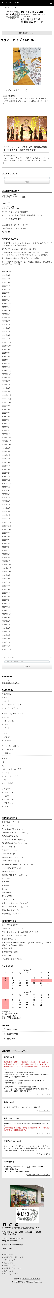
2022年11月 (6, 399)
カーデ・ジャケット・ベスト (13, 714)
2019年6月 (6, 543)
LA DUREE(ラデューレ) (11, 861)
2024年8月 (6, 353)
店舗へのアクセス (10, 1265)
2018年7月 (6, 582)
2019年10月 (6, 529)
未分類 (4, 232)
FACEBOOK (12, 1029)
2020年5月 (6, 505)
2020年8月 (6, 494)
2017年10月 (6, 614)
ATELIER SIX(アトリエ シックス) (15, 833)
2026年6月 (6, 282)
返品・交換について (10, 925)
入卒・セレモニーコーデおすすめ (15, 903)
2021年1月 (6, 476)
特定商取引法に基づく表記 (12, 959)
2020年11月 (6, 483)
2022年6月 (6, 416)
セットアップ (7, 759)
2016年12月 (6, 649)
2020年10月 (6, 487)
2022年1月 (6, 434)
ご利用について (9, 1260)
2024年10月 (6, 346)
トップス (5, 698)
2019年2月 (6, 558)
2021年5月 (6, 462)
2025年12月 (6, 304)
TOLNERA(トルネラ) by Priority (14, 875)
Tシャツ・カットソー (12, 705)
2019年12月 (6, 522)
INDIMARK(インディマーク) (13, 857)
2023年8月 (6, 378)
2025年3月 (6, 335)
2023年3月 (6, 392)
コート (7, 728)
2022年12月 (6, 395)
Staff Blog (6, 206)
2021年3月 (6, 469)
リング (7, 806)
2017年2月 (6, 642)
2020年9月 (6, 491)
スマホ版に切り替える (31, 1279)
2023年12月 (6, 367)
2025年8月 (6, 318)
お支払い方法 (8, 1263)
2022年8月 (6, 409)
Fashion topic (7, 195)
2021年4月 (6, 466)
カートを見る (40, 22)
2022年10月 (6, 402)
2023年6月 (6, 385)
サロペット (8, 753)
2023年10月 (6, 374)
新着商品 (5, 885)
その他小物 (8, 783)
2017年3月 (6, 639)
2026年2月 (6, 296)
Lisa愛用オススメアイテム (12, 228)
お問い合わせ (7, 955)
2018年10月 (6, 572)
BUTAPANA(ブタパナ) (10, 836)
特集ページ (6, 893)
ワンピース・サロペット (11, 746)
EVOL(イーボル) (8, 847)
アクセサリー (7, 789)
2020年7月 (6, 498)
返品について (8, 1271)
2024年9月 (6, 349)
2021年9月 (6, 448)
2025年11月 (6, 307)
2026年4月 (6, 289)
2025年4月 (6, 332)
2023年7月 (6, 381)
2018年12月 (6, 565)
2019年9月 (6, 533)
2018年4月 (6, 593)
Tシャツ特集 (7, 896)
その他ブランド (8, 882)
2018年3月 (6, 596)
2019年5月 (6, 547)
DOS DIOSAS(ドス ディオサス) (14, 843)
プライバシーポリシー (11, 1274)
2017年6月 (6, 628)
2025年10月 (6, 311)
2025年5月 (6, 328)
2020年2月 (6, 515)
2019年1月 (6, 561)
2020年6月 (6, 501)
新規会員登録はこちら (10, 683)
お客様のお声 (7, 948)
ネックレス (8, 792)
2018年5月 (6, 589)
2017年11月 (6, 611)
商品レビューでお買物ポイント (14, 935)
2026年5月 (6, 286)
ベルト (7, 773)
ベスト (7, 717)
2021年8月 (6, 452)
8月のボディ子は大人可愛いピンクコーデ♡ (19, 249)
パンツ (7, 737)
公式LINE (11, 1039)
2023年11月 (6, 371)
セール (4, 889)
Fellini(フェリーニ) (9, 850)
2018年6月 (6, 586)
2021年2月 (6, 473)
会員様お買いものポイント (12, 928)
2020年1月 (6, 519)
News (4, 203)
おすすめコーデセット (10, 822)
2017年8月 (6, 621)
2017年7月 (6, 625)
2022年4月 (6, 423)
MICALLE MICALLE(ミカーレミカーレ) (17, 864)
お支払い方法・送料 (10, 952)
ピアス (7, 796)
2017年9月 (6, 618)
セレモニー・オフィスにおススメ (15, 907)
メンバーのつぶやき (10, 219)
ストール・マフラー (12, 776)
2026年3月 (6, 293)
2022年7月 (6, 413)
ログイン (5, 681)
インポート (6, 878)
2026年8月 (6, 275)
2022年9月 (6, 406)
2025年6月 (6, 325)
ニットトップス (8, 900)
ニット (7, 701)
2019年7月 (6, 540)
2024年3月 (6, 364)
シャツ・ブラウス (11, 708)
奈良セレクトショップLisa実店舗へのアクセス (20, 932)
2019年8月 (6, 536)
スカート (7, 740)
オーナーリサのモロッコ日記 (13, 212)
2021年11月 (6, 441)
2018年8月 (6, 579)
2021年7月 (6, 455)
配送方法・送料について (12, 1268)
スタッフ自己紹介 (9, 208)
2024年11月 (6, 342)
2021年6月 (6, 459)
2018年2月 (6, 600)
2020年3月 (6, 512)
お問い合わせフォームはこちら (38, 1175)
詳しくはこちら (44, 1094)
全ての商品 (6, 694)
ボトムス (5, 733)
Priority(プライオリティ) (11, 868)
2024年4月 (6, 360)
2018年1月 (6, 603)
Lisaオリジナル (8, 825)
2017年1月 (6, 646)
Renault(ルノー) (8, 871)
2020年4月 (6, 508)
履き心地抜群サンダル (10, 910)
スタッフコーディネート (11, 197)
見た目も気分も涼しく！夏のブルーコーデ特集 (20, 258)
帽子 (6, 780)
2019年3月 (6, 554)
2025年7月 (6, 321)
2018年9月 (6, 575)
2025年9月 (6, 314)
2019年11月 (6, 526)
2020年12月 (6, 480)
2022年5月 (6, 420)
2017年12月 (6, 607)
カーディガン (9, 721)
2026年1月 (6, 300)
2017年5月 (6, 632)
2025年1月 (6, 339)
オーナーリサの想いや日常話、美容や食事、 (19, 215)
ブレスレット (9, 803)
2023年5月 (6, 388)
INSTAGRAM (12, 1034)
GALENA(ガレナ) (8, 854)
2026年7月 (6, 279)
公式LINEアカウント (10, 939)
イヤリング (8, 799)
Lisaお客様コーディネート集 (13, 225)
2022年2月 (6, 431)
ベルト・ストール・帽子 (11, 769)
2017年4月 (6, 635)
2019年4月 (6, 551)
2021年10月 (6, 445)
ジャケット (8, 724)
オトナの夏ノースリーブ (11, 914)
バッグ (4, 762)
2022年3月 (6, 427)
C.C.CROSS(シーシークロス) (13, 840)
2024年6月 (6, 356)
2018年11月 (6, 568)
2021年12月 (6, 438)
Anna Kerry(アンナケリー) (12, 829)
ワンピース (8, 749)
